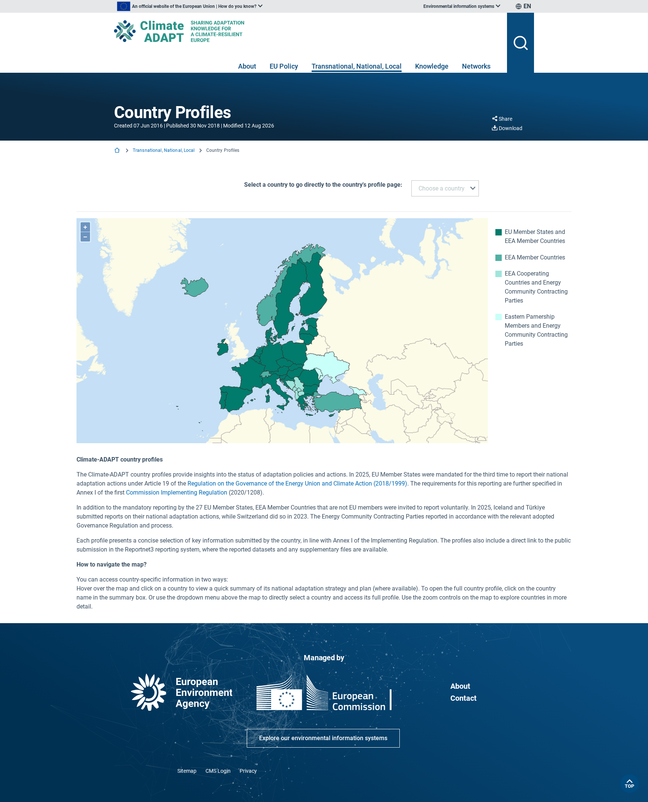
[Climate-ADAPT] (307, 31)
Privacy (248, 771)
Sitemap (186, 771)
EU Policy (284, 66)
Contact (463, 698)
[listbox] (190, 6)
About (247, 66)
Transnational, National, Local (357, 66)
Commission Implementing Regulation (176, 492)
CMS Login (218, 771)
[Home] (118, 151)
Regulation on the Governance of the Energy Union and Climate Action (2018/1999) (297, 483)
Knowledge (431, 66)
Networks (476, 66)
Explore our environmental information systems (323, 738)
